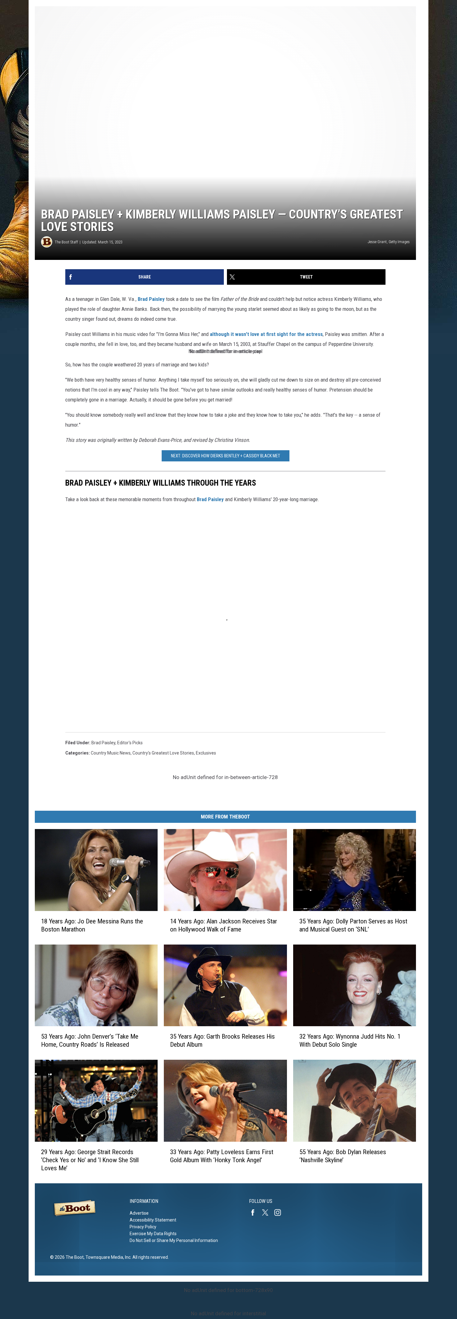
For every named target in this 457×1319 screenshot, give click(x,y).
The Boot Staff (66, 242)
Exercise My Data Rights (153, 1233)
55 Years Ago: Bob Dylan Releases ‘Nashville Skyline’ (342, 1156)
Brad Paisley (151, 299)
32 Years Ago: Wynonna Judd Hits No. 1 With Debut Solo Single (349, 1040)
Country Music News (111, 752)
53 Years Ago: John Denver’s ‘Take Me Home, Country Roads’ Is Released (89, 1040)
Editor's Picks (130, 742)
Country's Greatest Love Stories (163, 752)
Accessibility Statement (153, 1219)
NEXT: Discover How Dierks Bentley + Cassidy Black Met (225, 455)
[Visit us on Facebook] (255, 1212)
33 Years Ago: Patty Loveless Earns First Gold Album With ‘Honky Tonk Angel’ (221, 1156)
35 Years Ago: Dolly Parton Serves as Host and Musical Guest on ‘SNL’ (353, 925)
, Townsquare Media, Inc (107, 1257)
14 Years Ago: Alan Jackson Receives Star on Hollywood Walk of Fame (223, 925)
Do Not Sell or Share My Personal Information (174, 1240)
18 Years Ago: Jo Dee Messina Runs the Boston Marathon (92, 925)
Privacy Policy (143, 1226)
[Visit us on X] (267, 1212)
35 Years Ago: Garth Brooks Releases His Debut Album (222, 1040)
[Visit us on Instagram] (280, 1212)
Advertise (139, 1213)
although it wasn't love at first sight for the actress (266, 334)
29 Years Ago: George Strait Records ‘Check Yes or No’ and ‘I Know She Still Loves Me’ (90, 1160)
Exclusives (206, 752)
